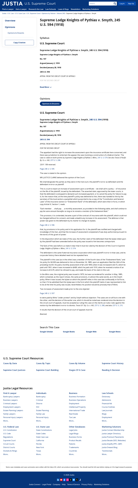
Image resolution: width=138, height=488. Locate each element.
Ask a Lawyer (21, 9)
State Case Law (42, 437)
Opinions (10, 27)
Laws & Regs (63, 9)
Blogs (104, 414)
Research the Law (36, 9)
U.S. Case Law (20, 13)
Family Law (40, 414)
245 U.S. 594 (95, 119)
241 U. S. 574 (102, 157)
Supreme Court (9, 440)
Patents (72, 444)
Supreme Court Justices (14, 370)
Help (64, 484)
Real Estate (73, 414)
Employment (74, 403)
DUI (37, 407)
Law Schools (50, 9)
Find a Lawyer (8, 9)
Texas (38, 451)
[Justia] (12, 4)
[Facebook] (64, 479)
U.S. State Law (43, 426)
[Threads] (70, 479)
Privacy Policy (87, 484)
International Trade (77, 410)
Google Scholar (46, 331)
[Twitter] (77, 479)
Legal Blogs (73, 433)
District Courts (9, 447)
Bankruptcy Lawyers (11, 396)
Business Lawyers (10, 400)
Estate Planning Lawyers (13, 410)
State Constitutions (44, 430)
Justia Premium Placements (113, 437)
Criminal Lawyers (10, 403)
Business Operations (77, 400)
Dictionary (106, 396)
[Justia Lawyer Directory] (80, 479)
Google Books (69, 331)
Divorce (39, 403)
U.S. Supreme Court (33, 13)
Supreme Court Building (47, 370)
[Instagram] (67, 479)
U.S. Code (7, 433)
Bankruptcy (40, 396)
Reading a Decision (111, 370)
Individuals (41, 393)
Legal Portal (46, 484)
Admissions (106, 400)
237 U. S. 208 (55, 160)
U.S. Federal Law (11, 426)
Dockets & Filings (10, 451)
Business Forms (75, 437)
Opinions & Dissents (50, 104)
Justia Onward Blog (109, 447)
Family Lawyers (9, 414)
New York (40, 447)
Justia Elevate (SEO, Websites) (114, 440)
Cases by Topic (43, 363)
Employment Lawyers (11, 407)
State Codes (41, 433)
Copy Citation (19, 42)
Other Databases (77, 426)
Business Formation (77, 396)
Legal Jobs (73, 430)
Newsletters (75, 9)
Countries (73, 451)
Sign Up (131, 3)
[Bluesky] (73, 479)
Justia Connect (34, 484)
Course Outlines (108, 407)
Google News (115, 331)
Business (73, 393)
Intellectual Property (77, 407)
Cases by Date (10, 363)
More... (6, 421)
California (40, 440)
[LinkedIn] (58, 479)
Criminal (39, 400)
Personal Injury (42, 417)
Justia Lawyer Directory (111, 433)
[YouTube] (61, 479)
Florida (39, 444)
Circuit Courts (8, 444)
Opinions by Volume (48, 13)
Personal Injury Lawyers (13, 417)
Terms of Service (73, 484)
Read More (44, 87)
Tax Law (72, 417)
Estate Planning (42, 410)
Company (56, 484)
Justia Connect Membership (113, 430)
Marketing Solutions (90, 9)
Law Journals (107, 410)
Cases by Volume (77, 363)
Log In (122, 3)
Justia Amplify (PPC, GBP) (112, 444)
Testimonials (107, 451)
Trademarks (74, 447)
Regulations (8, 437)
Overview (10, 20)
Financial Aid (107, 403)
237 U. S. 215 (118, 305)
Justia (4, 13)
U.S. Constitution (10, 430)
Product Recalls (75, 440)
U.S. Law (11, 13)
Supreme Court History (113, 363)
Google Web (91, 331)
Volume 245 (61, 13)
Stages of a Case (77, 370)
